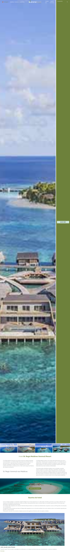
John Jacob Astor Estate (7, 547)
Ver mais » (2, 551)
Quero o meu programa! (35, 488)
